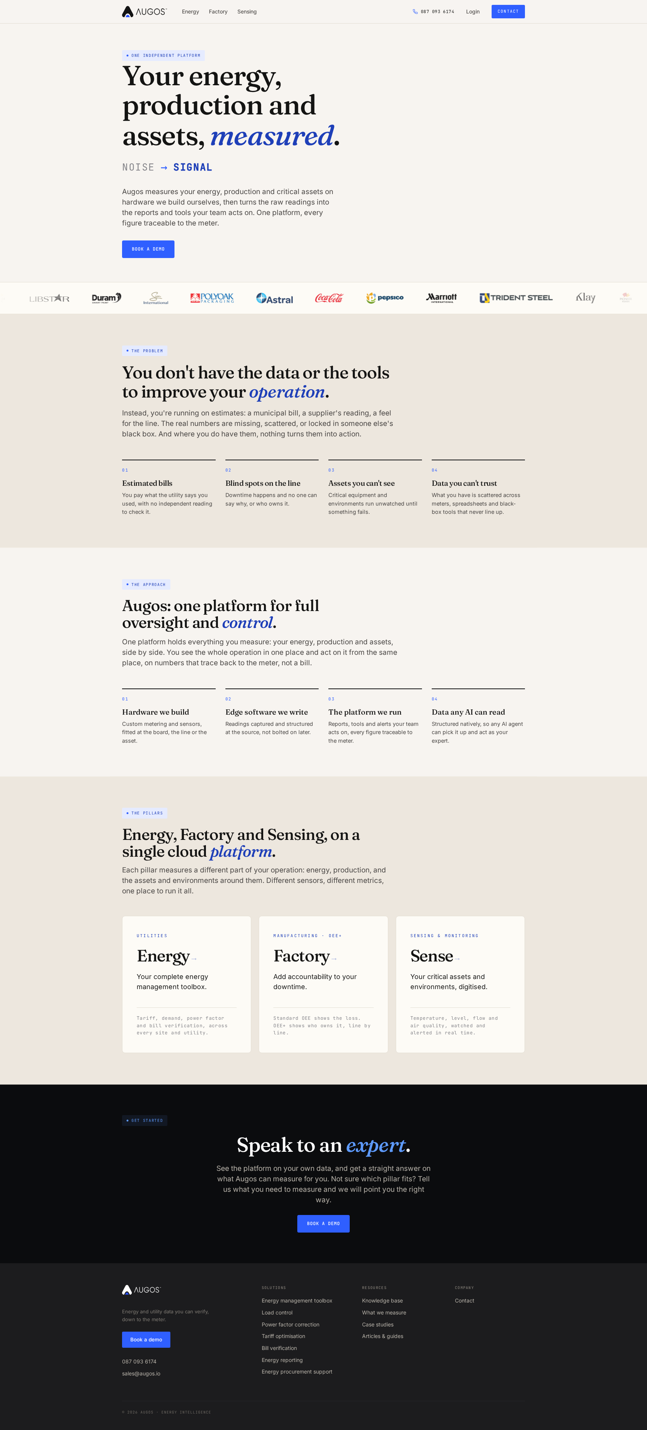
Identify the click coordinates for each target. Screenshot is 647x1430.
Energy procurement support (297, 1371)
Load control (277, 1312)
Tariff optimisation (283, 1336)
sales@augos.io (141, 1373)
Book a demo (148, 249)
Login (473, 11)
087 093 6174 (139, 1361)
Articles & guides (382, 1336)
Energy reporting (282, 1360)
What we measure (384, 1312)
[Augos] (144, 11)
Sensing (247, 11)
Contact (508, 11)
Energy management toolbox (297, 1300)
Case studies (378, 1324)
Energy (190, 11)
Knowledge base (382, 1300)
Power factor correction (290, 1324)
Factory (218, 11)
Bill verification (279, 1348)
